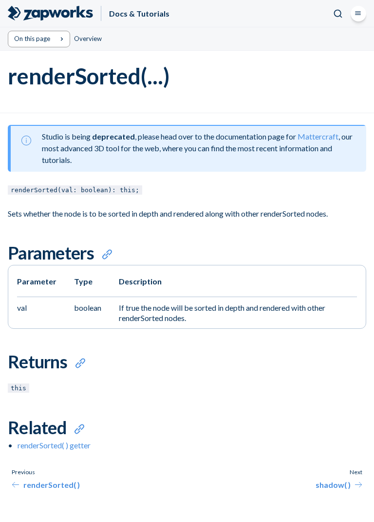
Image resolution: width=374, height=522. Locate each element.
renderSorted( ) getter (54, 445)
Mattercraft (318, 136)
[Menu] (358, 13)
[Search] (338, 13)
